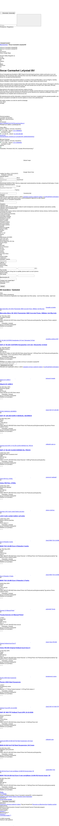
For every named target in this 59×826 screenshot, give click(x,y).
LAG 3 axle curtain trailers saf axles (12, 516)
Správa (17, 190)
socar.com (3, 135)
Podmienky (3, 804)
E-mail (18, 186)
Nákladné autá (4, 796)
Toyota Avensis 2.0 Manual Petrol (11, 615)
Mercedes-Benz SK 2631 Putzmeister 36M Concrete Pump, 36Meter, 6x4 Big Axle (28, 313)
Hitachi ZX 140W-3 (6, 384)
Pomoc (5, 799)
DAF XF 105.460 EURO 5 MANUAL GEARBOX (16, 416)
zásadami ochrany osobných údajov (33, 196)
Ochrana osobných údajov (13, 804)
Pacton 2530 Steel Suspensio (10, 682)
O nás (1, 799)
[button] (29, 35)
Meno (18, 178)
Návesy (15, 796)
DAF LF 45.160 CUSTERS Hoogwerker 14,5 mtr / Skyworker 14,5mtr (23, 345)
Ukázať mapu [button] (27, 160)
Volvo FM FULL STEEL (8, 483)
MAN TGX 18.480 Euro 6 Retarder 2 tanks (14, 546)
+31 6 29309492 (17, 142)
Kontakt (10, 799)
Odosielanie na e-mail (7, 365)
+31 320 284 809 (18, 134)
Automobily (29, 796)
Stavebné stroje (21, 796)
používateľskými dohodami (51, 196)
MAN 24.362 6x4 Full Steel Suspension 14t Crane (17, 745)
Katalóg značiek (52, 804)
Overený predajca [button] (5, 116)
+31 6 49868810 (17, 130)
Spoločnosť (20, 179)
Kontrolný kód (27, 193)
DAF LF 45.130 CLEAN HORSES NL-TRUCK (15, 450)
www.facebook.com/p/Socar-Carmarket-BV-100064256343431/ (17, 136)
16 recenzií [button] (3, 51)
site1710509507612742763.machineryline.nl (12, 123)
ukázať (2, 286)
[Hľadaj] (29, 20)
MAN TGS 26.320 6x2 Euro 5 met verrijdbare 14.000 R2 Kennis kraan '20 (25, 775)
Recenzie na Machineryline (39, 804)
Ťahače (10, 796)
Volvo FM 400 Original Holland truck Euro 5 (15, 648)
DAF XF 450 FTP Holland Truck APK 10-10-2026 (16, 712)
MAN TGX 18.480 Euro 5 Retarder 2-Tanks (14, 580)
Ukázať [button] (11, 130)
